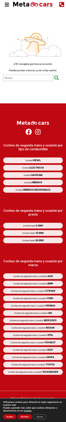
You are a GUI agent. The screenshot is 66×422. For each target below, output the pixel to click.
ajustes (27, 410)
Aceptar (9, 416)
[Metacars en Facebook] (28, 133)
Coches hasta (33, 225)
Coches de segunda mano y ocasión (33, 276)
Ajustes (40, 416)
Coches (33, 160)
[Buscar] (55, 78)
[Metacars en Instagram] (37, 133)
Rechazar (25, 416)
